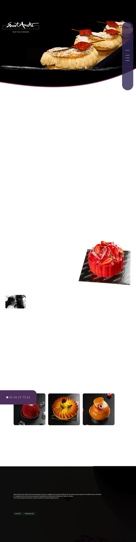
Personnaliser (29, 513)
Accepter (18, 513)
